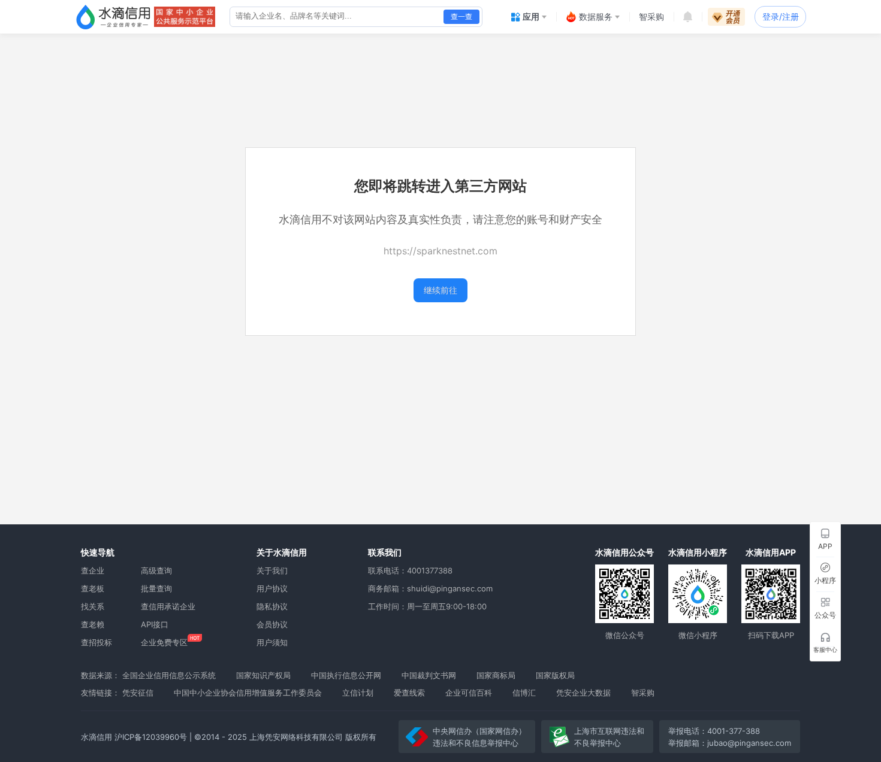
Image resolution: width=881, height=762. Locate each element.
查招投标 (96, 642)
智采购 (642, 692)
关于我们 (272, 570)
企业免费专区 (164, 642)
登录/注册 (780, 16)
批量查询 (156, 588)
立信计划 (357, 692)
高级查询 (156, 570)
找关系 (92, 606)
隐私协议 (272, 606)
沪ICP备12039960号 (150, 737)
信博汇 (524, 692)
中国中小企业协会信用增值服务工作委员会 (248, 692)
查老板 (92, 588)
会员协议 (272, 624)
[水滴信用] (113, 17)
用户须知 (272, 642)
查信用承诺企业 (168, 606)
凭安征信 (137, 692)
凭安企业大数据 (583, 692)
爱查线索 (409, 692)
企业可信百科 (468, 692)
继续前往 (440, 290)
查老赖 (92, 624)
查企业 (92, 570)
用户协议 (272, 588)
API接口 (154, 624)
